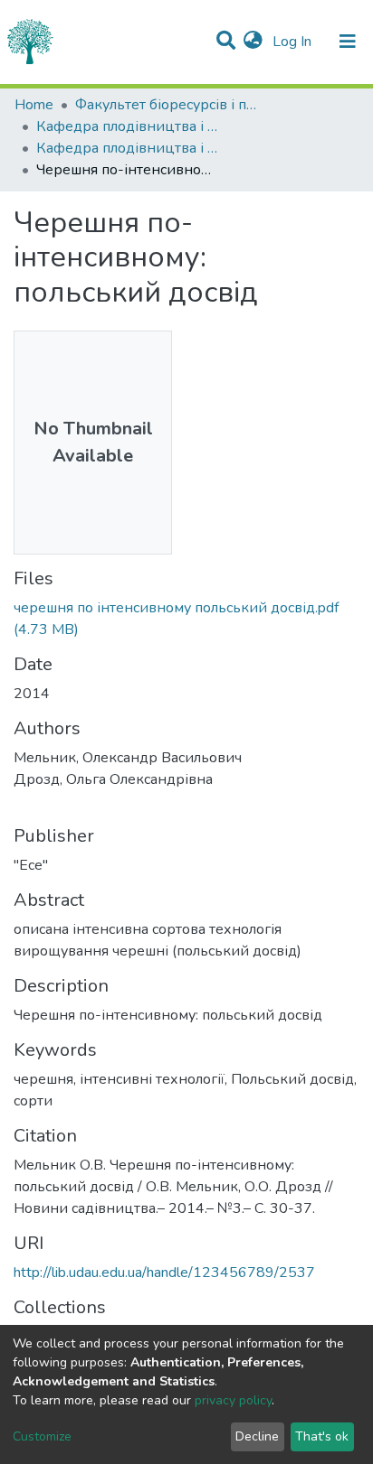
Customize (42, 1436)
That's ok (322, 1436)
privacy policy (233, 1400)
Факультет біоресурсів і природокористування (165, 105)
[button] (253, 41)
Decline (257, 1436)
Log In (294, 41)
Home (33, 105)
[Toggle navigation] (347, 41)
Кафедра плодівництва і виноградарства (126, 126)
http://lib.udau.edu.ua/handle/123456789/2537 (164, 1272)
